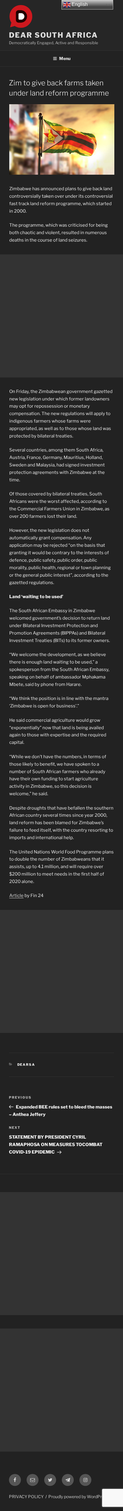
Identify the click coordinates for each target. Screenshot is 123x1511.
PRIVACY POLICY (26, 1496)
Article (16, 895)
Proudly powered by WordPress (78, 1496)
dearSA (26, 1064)
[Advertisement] (61, 315)
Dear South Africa (53, 35)
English (79, 4)
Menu (64, 58)
